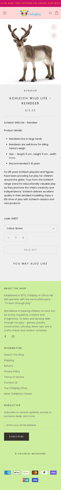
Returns (8, 366)
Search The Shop (14, 354)
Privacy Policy (12, 371)
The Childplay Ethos (15, 388)
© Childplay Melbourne (30, 453)
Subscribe (16, 436)
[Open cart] (56, 13)
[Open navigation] (4, 13)
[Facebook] (5, 336)
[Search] (50, 12)
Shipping (9, 360)
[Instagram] (13, 336)
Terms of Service (14, 377)
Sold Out (30, 249)
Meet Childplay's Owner (18, 393)
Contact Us (10, 382)
